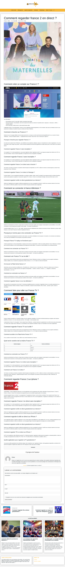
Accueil (24, 465)
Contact (35, 559)
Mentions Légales (37, 561)
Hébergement (20, 10)
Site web (6, 493)
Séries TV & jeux (49, 10)
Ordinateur (36, 10)
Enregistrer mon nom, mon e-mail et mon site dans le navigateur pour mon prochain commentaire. (24, 497)
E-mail (6, 488)
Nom (6, 484)
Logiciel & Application (28, 10)
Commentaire (7, 475)
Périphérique (42, 10)
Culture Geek (13, 10)
